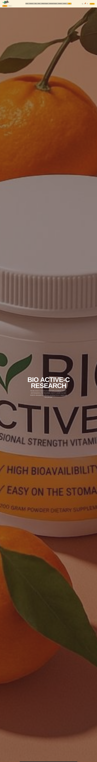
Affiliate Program (45, 3)
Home (27, 3)
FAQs (39, 3)
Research (31, 3)
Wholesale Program (53, 3)
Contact (64, 3)
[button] (82, 3)
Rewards (60, 3)
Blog (35, 3)
